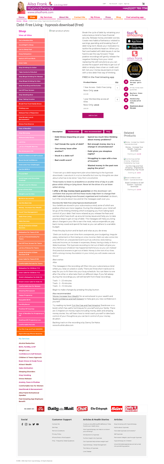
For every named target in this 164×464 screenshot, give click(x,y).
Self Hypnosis (118, 434)
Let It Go (22, 142)
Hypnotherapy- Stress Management (94, 445)
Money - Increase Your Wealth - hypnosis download (134, 149)
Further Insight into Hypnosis (92, 438)
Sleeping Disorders (27, 372)
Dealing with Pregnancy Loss (30, 320)
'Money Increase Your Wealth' (66, 296)
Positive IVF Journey (26, 309)
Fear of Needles (25, 128)
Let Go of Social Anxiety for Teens (29, 238)
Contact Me (56, 424)
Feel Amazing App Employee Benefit (31, 400)
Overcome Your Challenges (29, 165)
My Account (113, 3)
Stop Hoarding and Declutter (30, 85)
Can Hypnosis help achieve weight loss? (95, 441)
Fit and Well (23, 174)
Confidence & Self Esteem (30, 354)
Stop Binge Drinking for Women (31, 76)
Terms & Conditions (58, 431)
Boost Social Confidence (28, 160)
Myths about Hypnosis (121, 427)
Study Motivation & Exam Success (28, 227)
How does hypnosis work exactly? (125, 431)
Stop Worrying (24, 133)
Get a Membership (26, 40)
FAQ (108, 132)
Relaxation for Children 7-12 (29, 268)
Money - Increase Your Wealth (30, 207)
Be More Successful (26, 198)
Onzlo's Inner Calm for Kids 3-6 (30, 282)
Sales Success (24, 221)
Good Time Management (28, 212)
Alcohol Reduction (27, 343)
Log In (121, 3)
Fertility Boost (24, 304)
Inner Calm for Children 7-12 (29, 272)
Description (58, 132)
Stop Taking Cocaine (27, 99)
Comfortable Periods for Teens (31, 263)
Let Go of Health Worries (28, 146)
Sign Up (126, 3)
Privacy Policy (56, 434)
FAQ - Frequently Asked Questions (63, 441)
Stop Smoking (25, 375)
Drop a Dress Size (25, 189)
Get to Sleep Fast (25, 49)
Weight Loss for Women (28, 185)
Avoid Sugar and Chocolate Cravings (29, 179)
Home (19, 21)
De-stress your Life (26, 151)
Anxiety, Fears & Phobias (29, 382)
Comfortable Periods (27, 324)
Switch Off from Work (27, 58)
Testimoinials (73, 132)
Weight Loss (24, 350)
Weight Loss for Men (27, 194)
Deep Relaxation (25, 54)
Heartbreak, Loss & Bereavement (26, 118)
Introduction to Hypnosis (91, 435)
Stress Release (25, 379)
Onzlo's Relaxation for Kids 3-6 (30, 277)
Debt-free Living (25, 216)
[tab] (57, 131)
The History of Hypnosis (90, 448)
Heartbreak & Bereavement (30, 389)
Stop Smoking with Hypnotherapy (125, 424)
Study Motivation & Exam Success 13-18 (28, 253)
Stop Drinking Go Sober (28, 67)
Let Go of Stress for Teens (29, 248)
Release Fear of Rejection (29, 113)
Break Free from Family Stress (30, 104)
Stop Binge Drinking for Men (29, 81)
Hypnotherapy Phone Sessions (30, 333)
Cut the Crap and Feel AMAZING (31, 329)
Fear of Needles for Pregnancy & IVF (31, 314)
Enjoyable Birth (24, 300)
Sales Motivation (26, 368)
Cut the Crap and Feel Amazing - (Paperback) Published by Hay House (134, 168)
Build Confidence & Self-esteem (31, 156)
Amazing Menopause (27, 291)
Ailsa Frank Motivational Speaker (29, 394)
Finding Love (24, 108)
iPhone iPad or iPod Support (61, 437)
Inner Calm (23, 63)
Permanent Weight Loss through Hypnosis (128, 437)
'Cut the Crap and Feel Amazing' (86, 305)
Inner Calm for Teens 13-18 (29, 259)
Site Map (55, 427)
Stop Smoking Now (26, 95)
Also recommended (92, 132)
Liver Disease (87, 451)
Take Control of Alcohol (28, 72)
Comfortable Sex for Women (29, 286)
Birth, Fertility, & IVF (27, 347)
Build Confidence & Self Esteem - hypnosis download (134, 184)
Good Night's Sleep (26, 45)
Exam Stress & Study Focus (30, 361)
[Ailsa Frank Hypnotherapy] (47, 7)
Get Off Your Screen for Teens (30, 243)
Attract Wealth (25, 364)
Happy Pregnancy (25, 295)
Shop (25, 21)
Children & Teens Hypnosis (30, 357)
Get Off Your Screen (26, 90)
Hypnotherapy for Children (123, 441)
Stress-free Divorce (26, 124)
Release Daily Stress (26, 137)
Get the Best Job (25, 203)
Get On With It (24, 169)
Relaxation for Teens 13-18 (29, 232)
